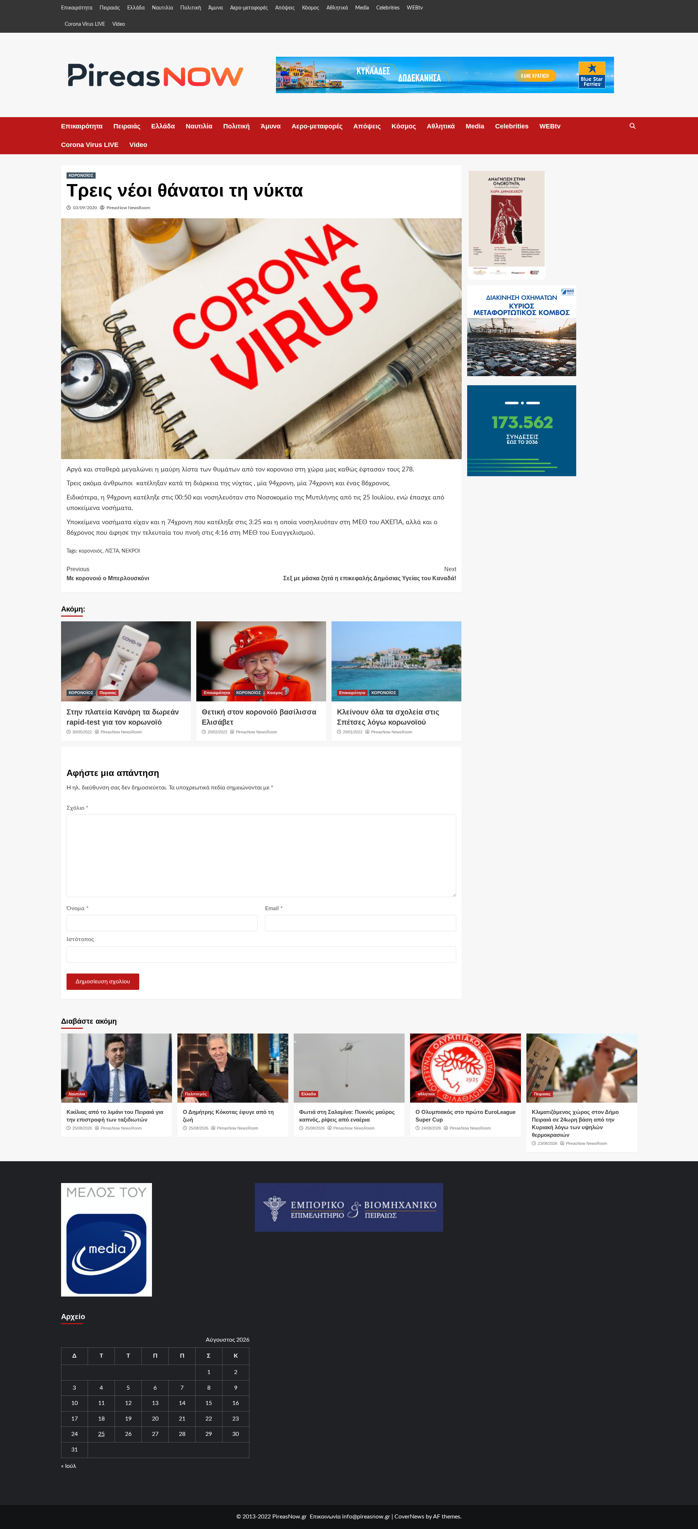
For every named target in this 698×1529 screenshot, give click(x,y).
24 (74, 1434)
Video (118, 24)
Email (274, 908)
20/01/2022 (352, 732)
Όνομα (78, 908)
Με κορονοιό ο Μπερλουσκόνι (108, 574)
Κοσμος (275, 692)
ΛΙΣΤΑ (112, 551)
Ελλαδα (308, 1094)
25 (101, 1434)
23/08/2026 (547, 1143)
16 (235, 1403)
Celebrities (388, 8)
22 (208, 1419)
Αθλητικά (337, 8)
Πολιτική (190, 8)
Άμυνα (215, 8)
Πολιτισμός (196, 1094)
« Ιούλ (68, 1466)
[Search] (632, 126)
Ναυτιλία (162, 8)
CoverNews (409, 1517)
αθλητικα (426, 1094)
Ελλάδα (136, 8)
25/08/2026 (82, 1128)
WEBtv (415, 8)
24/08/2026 (431, 1128)
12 (128, 1403)
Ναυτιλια (77, 1094)
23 (235, 1419)
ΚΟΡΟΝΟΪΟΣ (81, 175)
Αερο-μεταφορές (249, 8)
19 (128, 1419)
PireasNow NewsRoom (128, 208)
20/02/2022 (217, 732)
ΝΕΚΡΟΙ (130, 551)
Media (362, 8)
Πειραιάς (110, 8)
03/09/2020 (85, 208)
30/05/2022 (82, 732)
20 (155, 1419)
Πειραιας (108, 692)
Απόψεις (285, 8)
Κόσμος (310, 8)
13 (155, 1403)
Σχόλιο (77, 808)
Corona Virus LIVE (85, 24)
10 (74, 1403)
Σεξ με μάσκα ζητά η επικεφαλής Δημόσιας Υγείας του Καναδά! (369, 574)
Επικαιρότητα (76, 8)
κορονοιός (91, 551)
